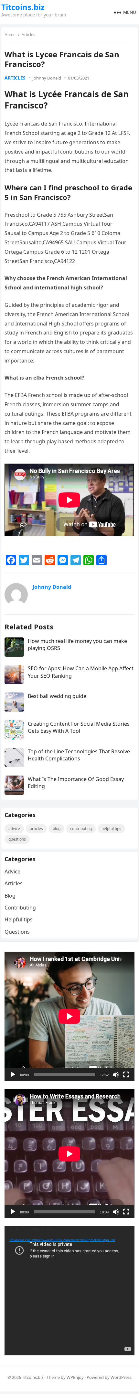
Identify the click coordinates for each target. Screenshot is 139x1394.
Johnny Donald (46, 78)
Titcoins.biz (23, 7)
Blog (56, 828)
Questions (17, 839)
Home (10, 34)
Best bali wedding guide (57, 696)
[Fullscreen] (126, 1074)
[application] (69, 1016)
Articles (28, 34)
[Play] (13, 1074)
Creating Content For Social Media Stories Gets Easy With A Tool (79, 727)
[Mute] (115, 1074)
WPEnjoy (75, 1377)
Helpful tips (111, 828)
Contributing (81, 828)
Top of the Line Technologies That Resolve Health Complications (79, 755)
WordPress (121, 1377)
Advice (14, 828)
